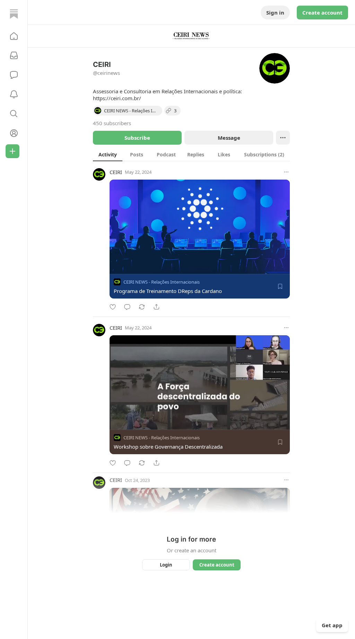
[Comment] (127, 306)
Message (229, 137)
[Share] (156, 306)
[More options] (286, 172)
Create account (322, 12)
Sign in (275, 12)
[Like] (113, 306)
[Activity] (14, 94)
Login (166, 565)
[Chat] (14, 75)
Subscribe (137, 137)
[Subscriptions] (14, 55)
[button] (14, 36)
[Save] (280, 286)
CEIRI (116, 172)
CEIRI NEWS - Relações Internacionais (161, 282)
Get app (332, 625)
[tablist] (191, 154)
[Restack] (142, 306)
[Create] (12, 151)
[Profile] (14, 133)
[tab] (107, 154)
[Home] (14, 14)
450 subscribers (112, 123)
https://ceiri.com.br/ (117, 98)
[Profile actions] (283, 138)
